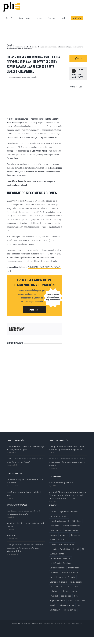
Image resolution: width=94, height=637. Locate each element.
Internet (76, 549)
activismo (53, 512)
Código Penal (76, 521)
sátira (70, 601)
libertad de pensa (76, 582)
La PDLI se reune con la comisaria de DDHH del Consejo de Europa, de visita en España (25, 448)
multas (75, 586)
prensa (74, 591)
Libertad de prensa (57, 586)
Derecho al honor (56, 530)
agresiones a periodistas (68, 512)
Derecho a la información (71, 526)
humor (52, 540)
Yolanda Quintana (70, 610)
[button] (6, 31)
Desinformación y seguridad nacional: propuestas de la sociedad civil (25, 481)
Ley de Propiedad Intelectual (60, 558)
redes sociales (66, 596)
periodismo (54, 591)
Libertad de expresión (30, 77)
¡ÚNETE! (78, 58)
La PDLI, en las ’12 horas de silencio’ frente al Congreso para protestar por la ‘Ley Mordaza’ (25, 460)
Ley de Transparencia (57, 568)
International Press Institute (60, 549)
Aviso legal (27, 623)
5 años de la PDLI (12, 536)
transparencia (80, 601)
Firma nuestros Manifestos (77, 73)
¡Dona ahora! (34, 310)
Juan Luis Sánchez (57, 554)
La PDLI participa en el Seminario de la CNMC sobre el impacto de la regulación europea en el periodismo (66, 448)
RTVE (75, 596)
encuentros (64, 535)
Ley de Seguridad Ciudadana (60, 563)
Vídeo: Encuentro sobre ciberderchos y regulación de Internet (24, 493)
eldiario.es (53, 535)
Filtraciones (75, 535)
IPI (83, 549)
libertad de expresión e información (62, 577)
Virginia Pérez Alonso (66, 605)
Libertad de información (58, 582)
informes (61, 540)
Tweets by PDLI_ (75, 87)
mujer (68, 586)
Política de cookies (37, 623)
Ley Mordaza (54, 572)
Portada (9, 45)
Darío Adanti (54, 526)
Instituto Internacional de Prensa (62, 544)
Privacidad (54, 596)
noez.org (80, 623)
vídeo (78, 605)
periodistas (65, 591)
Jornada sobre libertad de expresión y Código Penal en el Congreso (25, 524)
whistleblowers (55, 610)
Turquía (52, 605)
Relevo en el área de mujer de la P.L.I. (61, 483)
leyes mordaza (73, 568)
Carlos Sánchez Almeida (58, 516)
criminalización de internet (59, 521)
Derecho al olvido (71, 530)
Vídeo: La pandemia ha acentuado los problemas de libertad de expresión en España (23, 512)
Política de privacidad (17, 623)
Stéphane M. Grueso (57, 601)
